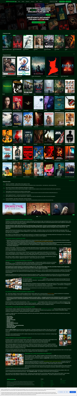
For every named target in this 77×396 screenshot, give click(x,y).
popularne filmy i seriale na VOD (47, 308)
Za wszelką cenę (15, 160)
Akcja (41, 380)
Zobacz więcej (72, 180)
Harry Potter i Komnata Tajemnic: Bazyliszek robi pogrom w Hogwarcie (20, 187)
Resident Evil (46, 94)
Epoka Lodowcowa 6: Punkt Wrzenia (28, 126)
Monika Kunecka (62, 381)
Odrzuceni (14, 176)
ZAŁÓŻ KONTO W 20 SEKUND (38, 22)
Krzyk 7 (66, 49)
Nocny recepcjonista (58, 176)
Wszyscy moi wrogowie (68, 126)
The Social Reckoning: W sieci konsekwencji (9, 110)
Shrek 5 (3, 94)
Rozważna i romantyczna (58, 126)
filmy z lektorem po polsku (37, 278)
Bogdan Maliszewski (63, 380)
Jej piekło (45, 110)
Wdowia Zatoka (4, 160)
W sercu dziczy (57, 49)
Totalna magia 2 (25, 110)
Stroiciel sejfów (15, 126)
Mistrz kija (4, 176)
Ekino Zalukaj (12, 381)
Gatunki (32, 1)
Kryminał (52, 381)
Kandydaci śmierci (57, 110)
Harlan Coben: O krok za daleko (70, 176)
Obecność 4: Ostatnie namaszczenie (52, 76)
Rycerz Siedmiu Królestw (48, 144)
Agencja (24, 144)
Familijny (42, 385)
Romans (52, 385)
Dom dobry (4, 76)
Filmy (19, 1)
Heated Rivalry (46, 176)
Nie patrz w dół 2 (5, 126)
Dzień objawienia (26, 49)
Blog (37, 1)
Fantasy (42, 386)
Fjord (34, 94)
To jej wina (35, 176)
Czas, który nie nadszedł (17, 110)
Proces (14, 94)
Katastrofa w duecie (47, 49)
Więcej (41, 1)
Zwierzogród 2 (19, 76)
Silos (3, 144)
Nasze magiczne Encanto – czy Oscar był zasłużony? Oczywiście (18, 195)
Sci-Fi (51, 386)
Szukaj (48, 14)
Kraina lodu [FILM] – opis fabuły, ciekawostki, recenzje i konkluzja (18, 198)
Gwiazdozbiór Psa (26, 94)
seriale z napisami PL (34, 301)
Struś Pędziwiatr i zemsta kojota (70, 110)
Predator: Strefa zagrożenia (36, 76)
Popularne (27, 1)
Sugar (14, 144)
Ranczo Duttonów (57, 160)
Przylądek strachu (26, 160)
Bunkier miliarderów (26, 176)
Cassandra (66, 160)
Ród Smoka (35, 144)
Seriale (23, 1)
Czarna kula (36, 110)
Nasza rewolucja (46, 126)
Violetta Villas (36, 126)
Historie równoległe (68, 94)
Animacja (42, 381)
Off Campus (35, 160)
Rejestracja (68, 1)
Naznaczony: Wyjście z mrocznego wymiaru (9, 49)
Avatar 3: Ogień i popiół (64, 76)
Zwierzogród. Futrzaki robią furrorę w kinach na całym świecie (18, 191)
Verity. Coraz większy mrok (17, 49)
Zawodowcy (35, 49)
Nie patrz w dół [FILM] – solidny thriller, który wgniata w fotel (18, 183)
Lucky (45, 160)
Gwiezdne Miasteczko (58, 144)
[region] (38, 391)
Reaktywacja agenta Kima (69, 144)
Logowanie (62, 1)
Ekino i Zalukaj (12, 262)
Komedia (52, 380)
